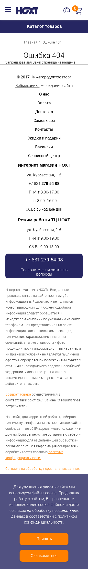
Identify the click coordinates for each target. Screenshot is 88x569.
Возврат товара (18, 394)
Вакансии (44, 147)
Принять (44, 539)
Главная (30, 42)
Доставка (44, 111)
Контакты (44, 129)
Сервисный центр (44, 155)
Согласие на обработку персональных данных (42, 469)
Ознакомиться (44, 555)
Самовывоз (44, 120)
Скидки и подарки (44, 138)
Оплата (44, 103)
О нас (44, 94)
